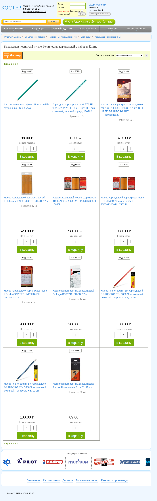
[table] (146, 55)
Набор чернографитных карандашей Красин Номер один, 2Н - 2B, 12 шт (73, 385)
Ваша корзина (97, 5)
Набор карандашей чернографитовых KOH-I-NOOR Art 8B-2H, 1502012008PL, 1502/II (74, 201)
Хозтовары (111, 28)
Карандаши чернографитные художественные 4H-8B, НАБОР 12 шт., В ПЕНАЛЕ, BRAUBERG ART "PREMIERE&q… (123, 109)
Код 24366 (27, 350)
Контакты (107, 21)
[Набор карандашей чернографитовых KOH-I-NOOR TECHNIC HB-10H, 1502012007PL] (26, 277)
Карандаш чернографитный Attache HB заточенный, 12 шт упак (26, 106)
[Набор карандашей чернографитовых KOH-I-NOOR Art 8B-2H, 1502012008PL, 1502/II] (75, 184)
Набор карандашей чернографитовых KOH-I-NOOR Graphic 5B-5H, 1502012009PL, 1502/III (122, 201)
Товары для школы (136, 28)
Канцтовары (38, 28)
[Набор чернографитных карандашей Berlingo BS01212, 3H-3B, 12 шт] (75, 277)
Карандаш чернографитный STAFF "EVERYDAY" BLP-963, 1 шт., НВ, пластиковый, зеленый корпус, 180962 (74, 108)
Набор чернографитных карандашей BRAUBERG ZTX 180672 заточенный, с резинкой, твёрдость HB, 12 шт (26, 387)
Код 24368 (124, 257)
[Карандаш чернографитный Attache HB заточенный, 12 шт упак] (26, 91)
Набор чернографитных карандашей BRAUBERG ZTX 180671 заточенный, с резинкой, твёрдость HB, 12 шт (123, 294)
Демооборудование (63, 28)
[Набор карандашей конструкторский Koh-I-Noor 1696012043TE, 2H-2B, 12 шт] (26, 184)
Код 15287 (27, 257)
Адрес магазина (82, 21)
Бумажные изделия (13, 28)
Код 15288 (27, 164)
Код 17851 (75, 350)
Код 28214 (75, 71)
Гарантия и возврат (87, 480)
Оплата (69, 21)
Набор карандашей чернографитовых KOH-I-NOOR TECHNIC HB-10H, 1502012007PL (25, 294)
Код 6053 (75, 164)
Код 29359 (124, 71)
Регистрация (63, 11)
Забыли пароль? (64, 14)
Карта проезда (51, 480)
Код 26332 (27, 71)
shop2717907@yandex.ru (34, 12)
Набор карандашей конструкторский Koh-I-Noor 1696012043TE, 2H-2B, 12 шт (27, 199)
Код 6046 (124, 164)
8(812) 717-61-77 (31, 9)
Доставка (96, 21)
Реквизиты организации (114, 480)
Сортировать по (105, 55)
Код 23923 (75, 257)
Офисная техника (87, 28)
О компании (33, 480)
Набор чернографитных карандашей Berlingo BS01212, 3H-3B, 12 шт (73, 292)
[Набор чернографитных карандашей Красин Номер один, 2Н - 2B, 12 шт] (75, 370)
